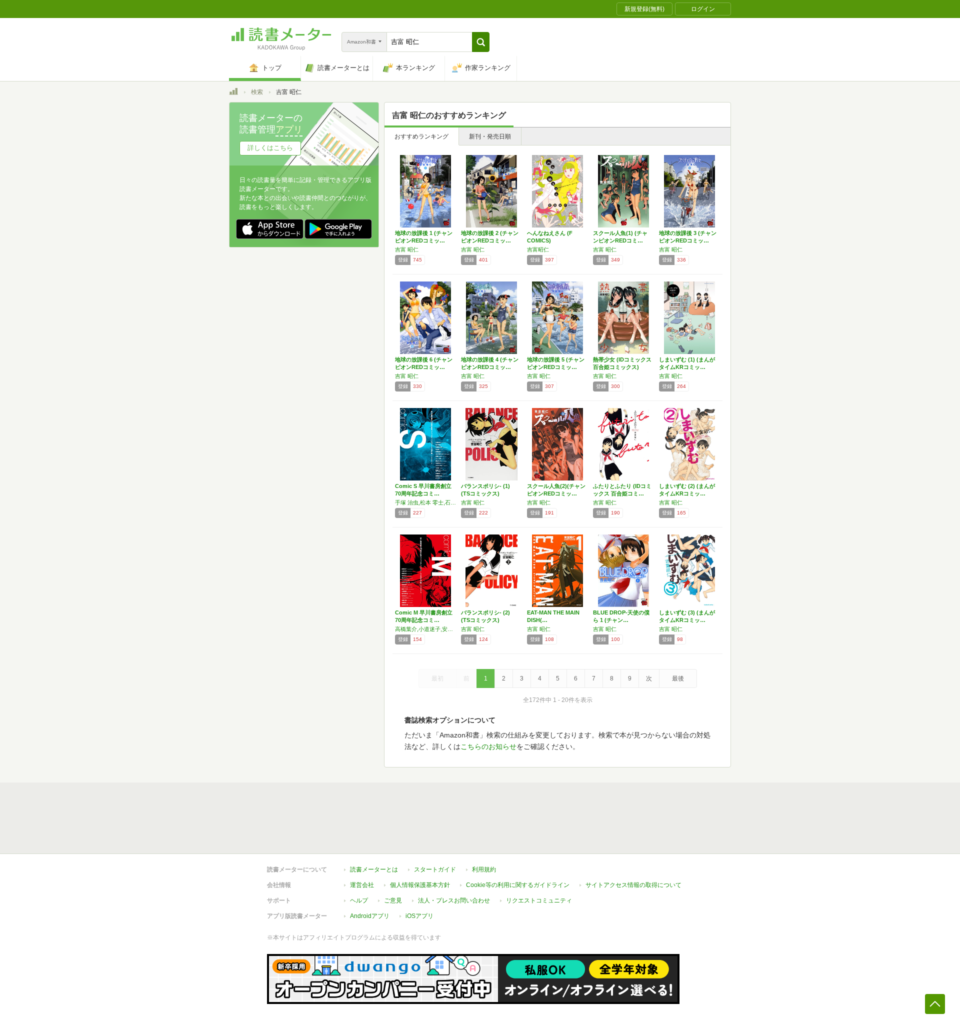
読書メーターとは (374, 869)
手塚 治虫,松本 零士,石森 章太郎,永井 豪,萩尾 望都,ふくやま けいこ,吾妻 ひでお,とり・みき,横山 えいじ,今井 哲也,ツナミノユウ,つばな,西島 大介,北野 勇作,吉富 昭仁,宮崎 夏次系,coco (425, 503)
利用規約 (484, 869)
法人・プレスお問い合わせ (454, 901)
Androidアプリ (370, 916)
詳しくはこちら (270, 148)
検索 (257, 92)
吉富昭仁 (538, 249)
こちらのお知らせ (488, 746)
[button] (481, 42)
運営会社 (362, 885)
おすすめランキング (421, 136)
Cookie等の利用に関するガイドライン (518, 885)
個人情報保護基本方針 (420, 885)
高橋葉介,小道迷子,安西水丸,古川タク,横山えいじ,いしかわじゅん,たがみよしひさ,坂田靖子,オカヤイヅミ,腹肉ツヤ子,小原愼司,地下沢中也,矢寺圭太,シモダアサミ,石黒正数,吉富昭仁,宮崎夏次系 (425, 629)
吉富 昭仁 (406, 249)
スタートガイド (435, 869)
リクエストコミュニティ (539, 901)
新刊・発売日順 (490, 136)
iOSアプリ (420, 916)
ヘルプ (359, 901)
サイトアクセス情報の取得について (634, 885)
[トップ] (233, 93)
